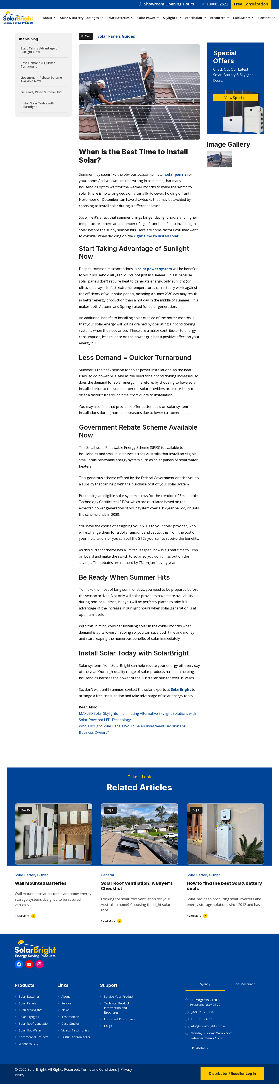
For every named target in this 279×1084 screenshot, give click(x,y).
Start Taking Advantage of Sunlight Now (40, 50)
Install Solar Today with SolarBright (37, 105)
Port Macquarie (244, 984)
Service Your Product (118, 996)
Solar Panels (27, 1003)
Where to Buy (28, 1044)
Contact (264, 18)
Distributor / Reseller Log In (232, 1073)
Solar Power (146, 18)
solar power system (155, 268)
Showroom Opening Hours (169, 4)
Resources (217, 18)
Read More (22, 916)
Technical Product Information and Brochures (116, 1007)
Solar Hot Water (30, 1030)
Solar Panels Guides (116, 36)
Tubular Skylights (31, 1010)
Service (66, 1003)
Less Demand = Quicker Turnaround (38, 64)
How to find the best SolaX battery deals (224, 886)
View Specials (235, 97)
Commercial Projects (33, 1037)
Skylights (170, 18)
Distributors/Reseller (75, 1037)
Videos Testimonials (75, 1030)
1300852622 (217, 4)
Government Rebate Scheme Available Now (41, 79)
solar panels (175, 174)
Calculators (241, 18)
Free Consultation (251, 4)
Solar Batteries (118, 18)
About (47, 18)
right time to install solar (156, 236)
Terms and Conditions (99, 1069)
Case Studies (70, 1023)
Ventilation (193, 18)
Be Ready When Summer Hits (42, 92)
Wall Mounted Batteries (41, 883)
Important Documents (120, 1019)
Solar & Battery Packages (79, 18)
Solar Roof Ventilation (34, 1023)
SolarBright (181, 689)
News (65, 1010)
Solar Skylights (29, 1017)
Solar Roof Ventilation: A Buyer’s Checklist (137, 886)
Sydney (205, 984)
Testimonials (70, 1017)
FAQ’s (108, 1026)
